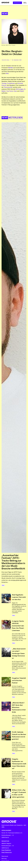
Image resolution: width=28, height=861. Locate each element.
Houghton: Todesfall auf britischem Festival (19, 680)
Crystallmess (11, 83)
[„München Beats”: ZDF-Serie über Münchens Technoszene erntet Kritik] (6, 706)
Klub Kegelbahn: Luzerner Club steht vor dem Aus (19, 597)
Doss (15, 91)
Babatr (4, 91)
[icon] (24, 2)
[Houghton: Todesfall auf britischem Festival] (6, 681)
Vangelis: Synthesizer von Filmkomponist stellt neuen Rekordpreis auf (19, 763)
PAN (7, 74)
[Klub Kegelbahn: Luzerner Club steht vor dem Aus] (6, 598)
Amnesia (20, 83)
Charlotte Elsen (5, 60)
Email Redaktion (6, 850)
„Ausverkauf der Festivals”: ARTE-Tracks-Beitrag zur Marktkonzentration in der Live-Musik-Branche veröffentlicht (13, 562)
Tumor (11, 91)
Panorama (7, 87)
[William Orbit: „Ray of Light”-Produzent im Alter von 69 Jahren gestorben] (6, 793)
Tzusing (4, 83)
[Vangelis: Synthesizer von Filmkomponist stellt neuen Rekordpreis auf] (6, 762)
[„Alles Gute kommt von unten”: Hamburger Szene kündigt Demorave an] (6, 652)
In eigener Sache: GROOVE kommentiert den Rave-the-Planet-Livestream (18, 625)
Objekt (22, 91)
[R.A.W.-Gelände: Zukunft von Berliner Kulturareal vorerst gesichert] (6, 735)
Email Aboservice (7, 852)
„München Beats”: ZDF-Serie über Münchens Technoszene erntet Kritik (19, 707)
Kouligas (20, 89)
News (5, 13)
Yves (7, 91)
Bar (11, 87)
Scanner (4, 85)
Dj (24, 89)
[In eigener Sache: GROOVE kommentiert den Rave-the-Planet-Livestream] (6, 624)
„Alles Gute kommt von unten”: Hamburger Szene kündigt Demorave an (19, 653)
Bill (17, 89)
